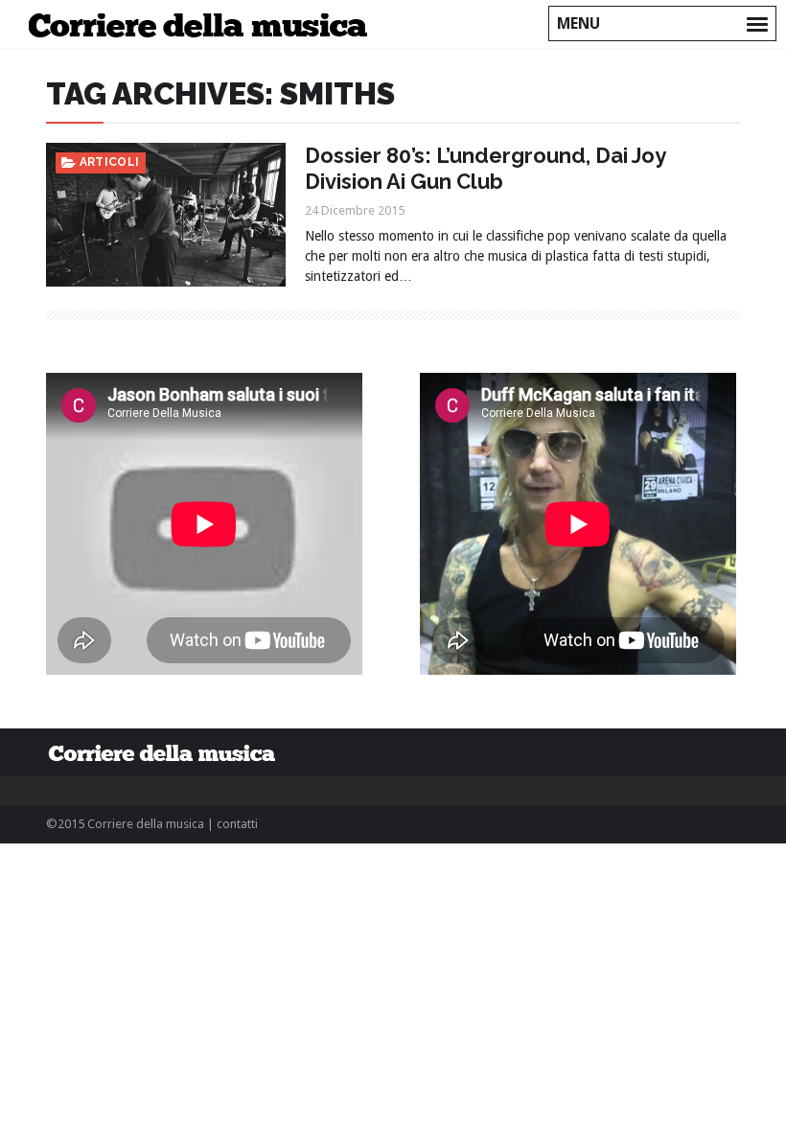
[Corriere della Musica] (204, 24)
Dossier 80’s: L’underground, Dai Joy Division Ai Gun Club (485, 168)
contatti (237, 824)
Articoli (110, 162)
